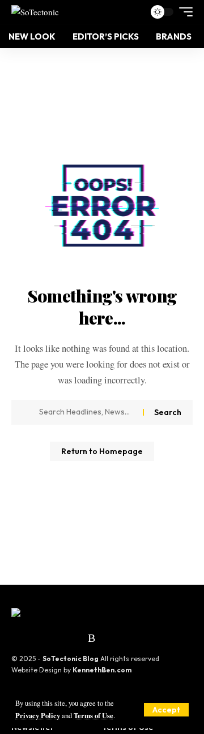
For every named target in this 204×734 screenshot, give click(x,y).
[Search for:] (87, 412)
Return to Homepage (102, 451)
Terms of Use (93, 715)
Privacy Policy (37, 715)
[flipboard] (77, 637)
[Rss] (91, 637)
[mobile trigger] (183, 11)
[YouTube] (33, 637)
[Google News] (48, 637)
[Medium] (63, 637)
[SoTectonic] (35, 11)
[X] (18, 637)
